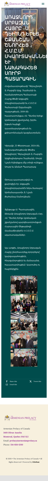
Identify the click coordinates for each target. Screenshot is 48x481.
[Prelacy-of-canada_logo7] (20, 415)
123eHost (35, 462)
